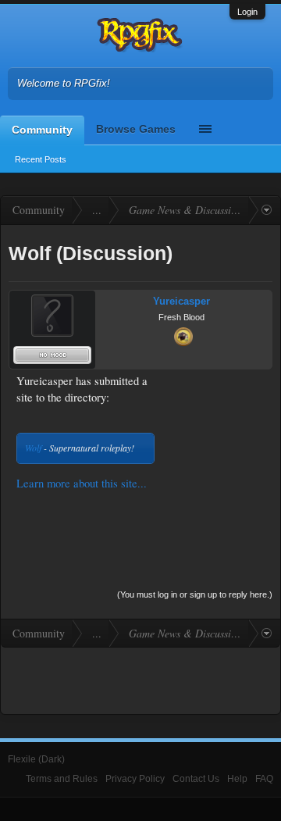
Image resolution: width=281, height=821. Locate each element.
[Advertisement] (216, 422)
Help (237, 778)
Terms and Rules (62, 778)
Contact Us (196, 778)
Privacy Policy (135, 778)
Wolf (33, 447)
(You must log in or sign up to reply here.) (194, 594)
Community (42, 129)
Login (247, 11)
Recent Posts (40, 159)
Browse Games (136, 129)
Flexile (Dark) (36, 759)
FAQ (264, 778)
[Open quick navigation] (266, 210)
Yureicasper (181, 301)
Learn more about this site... (81, 483)
